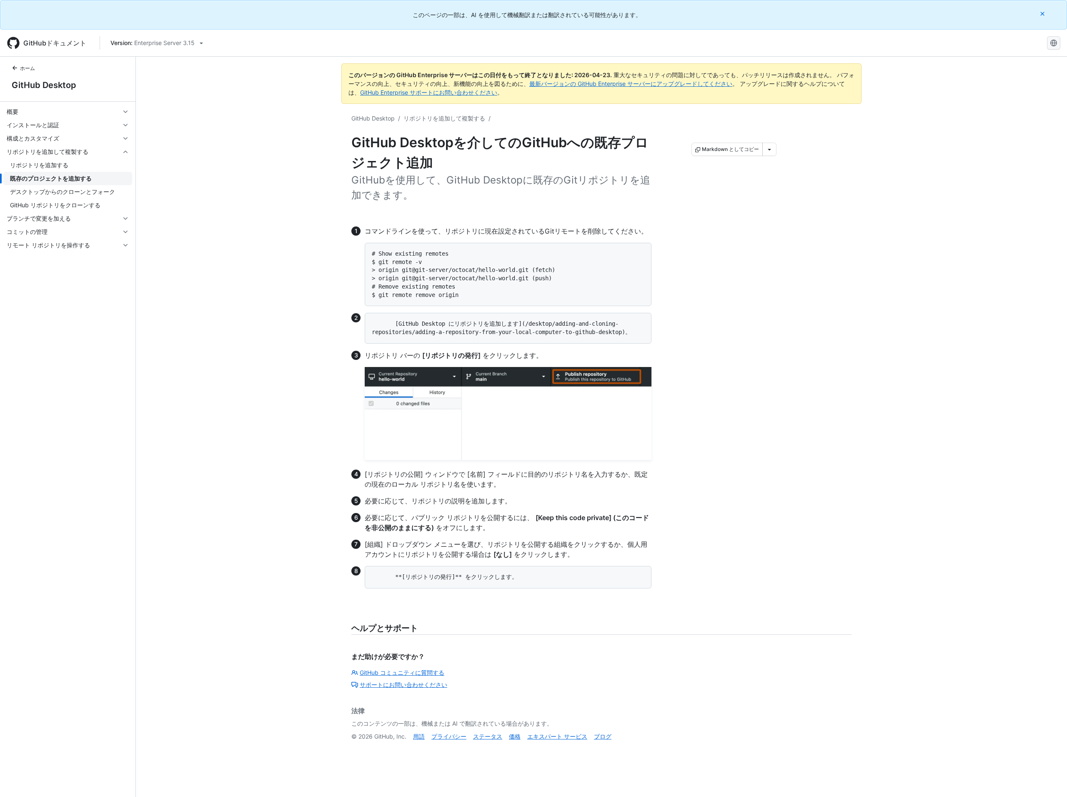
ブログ (602, 736)
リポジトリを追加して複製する (444, 118)
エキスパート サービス (557, 736)
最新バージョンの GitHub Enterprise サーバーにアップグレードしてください (630, 83)
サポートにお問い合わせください (403, 684)
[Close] (1043, 13)
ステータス (487, 736)
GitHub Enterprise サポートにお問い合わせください (428, 92)
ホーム (27, 68)
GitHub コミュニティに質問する (402, 672)
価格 (515, 736)
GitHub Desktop (44, 85)
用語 (419, 736)
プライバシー (448, 736)
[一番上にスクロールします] (1048, 778)
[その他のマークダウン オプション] (769, 149)
